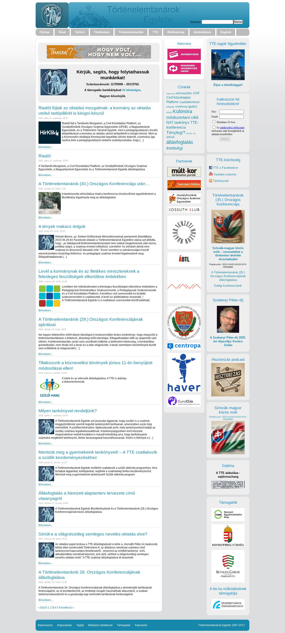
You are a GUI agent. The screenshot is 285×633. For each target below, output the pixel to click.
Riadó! (45, 156)
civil (196, 93)
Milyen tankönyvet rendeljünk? (68, 410)
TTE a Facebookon (225, 167)
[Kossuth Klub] (184, 211)
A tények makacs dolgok (62, 226)
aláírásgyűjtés (183, 93)
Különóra (182, 111)
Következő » (66, 607)
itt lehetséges (131, 90)
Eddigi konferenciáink (228, 285)
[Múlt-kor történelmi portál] (184, 176)
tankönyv (181, 122)
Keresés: (195, 21)
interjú (169, 112)
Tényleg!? (175, 132)
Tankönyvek (221, 181)
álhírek (170, 137)
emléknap (181, 106)
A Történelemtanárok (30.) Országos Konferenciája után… (94, 183)
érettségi (174, 148)
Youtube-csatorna (224, 174)
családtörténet (189, 102)
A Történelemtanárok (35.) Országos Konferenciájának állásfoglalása (228, 276)
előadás (170, 107)
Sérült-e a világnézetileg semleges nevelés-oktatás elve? (93, 534)
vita (194, 133)
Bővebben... (46, 147)
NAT (169, 122)
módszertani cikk (182, 117)
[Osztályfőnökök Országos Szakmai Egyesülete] (184, 202)
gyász (192, 106)
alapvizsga (170, 93)
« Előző (42, 607)
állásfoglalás (179, 142)
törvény (189, 133)
